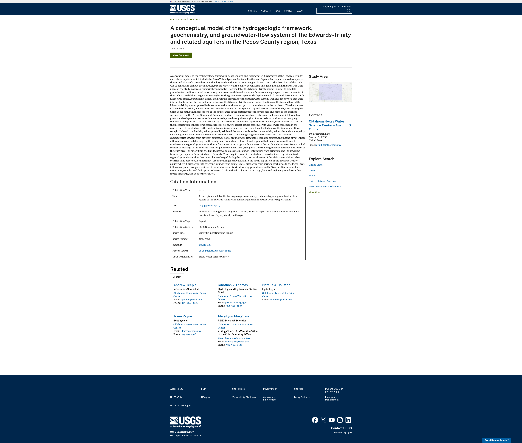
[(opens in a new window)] (315, 419)
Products (265, 11)
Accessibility (176, 389)
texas (312, 170)
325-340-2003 (234, 305)
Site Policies (238, 389)
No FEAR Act (176, 397)
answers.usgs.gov (343, 432)
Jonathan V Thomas (233, 285)
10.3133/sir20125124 (209, 205)
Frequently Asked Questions (337, 6)
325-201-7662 (190, 334)
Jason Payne (182, 316)
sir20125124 (205, 245)
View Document (181, 55)
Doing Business (302, 397)
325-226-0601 (190, 302)
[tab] (177, 277)
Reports (195, 19)
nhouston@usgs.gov (281, 299)
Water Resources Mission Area (234, 338)
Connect (288, 11)
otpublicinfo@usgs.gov (328, 145)
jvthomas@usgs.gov (236, 302)
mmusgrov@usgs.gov (237, 341)
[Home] (182, 13)
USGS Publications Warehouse (215, 250)
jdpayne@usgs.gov (191, 331)
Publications (178, 19)
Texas (312, 175)
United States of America (322, 181)
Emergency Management (331, 398)
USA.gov (205, 397)
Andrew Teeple (185, 285)
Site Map (298, 389)
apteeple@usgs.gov (191, 299)
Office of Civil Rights (180, 405)
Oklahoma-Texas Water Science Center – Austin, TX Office (330, 125)
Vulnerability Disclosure (244, 397)
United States (316, 164)
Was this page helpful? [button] (497, 440)
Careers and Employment (269, 398)
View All (313, 192)
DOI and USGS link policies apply (334, 390)
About (300, 11)
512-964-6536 (234, 344)
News (277, 11)
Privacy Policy (270, 389)
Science (252, 11)
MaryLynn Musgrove (233, 316)
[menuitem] (252, 9)
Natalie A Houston (276, 285)
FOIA (203, 389)
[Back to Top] (512, 433)
